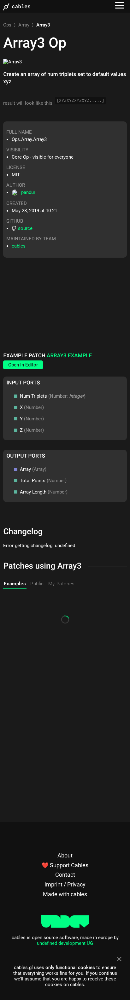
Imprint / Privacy (65, 884)
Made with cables (65, 894)
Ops (7, 25)
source (25, 228)
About (65, 855)
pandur (28, 192)
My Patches (61, 584)
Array (23, 25)
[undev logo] (65, 926)
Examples (15, 584)
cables (19, 246)
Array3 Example (69, 356)
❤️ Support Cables (65, 865)
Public (37, 584)
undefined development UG (65, 943)
